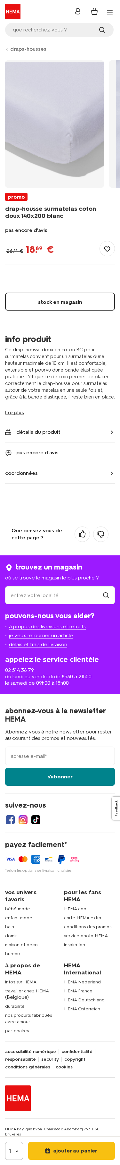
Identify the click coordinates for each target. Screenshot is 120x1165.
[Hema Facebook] (10, 819)
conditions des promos (87, 926)
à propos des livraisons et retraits (47, 626)
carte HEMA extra (82, 918)
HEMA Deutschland (84, 1000)
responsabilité (20, 1059)
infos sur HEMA (20, 982)
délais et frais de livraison (38, 644)
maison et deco (21, 944)
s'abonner (60, 777)
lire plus (14, 412)
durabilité (15, 1006)
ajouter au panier (74, 1151)
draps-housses (28, 49)
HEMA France (78, 991)
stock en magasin (60, 302)
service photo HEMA (86, 935)
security (50, 1059)
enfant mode (18, 918)
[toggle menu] (109, 12)
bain (9, 926)
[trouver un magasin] (106, 595)
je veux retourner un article (41, 635)
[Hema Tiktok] (35, 819)
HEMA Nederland (82, 982)
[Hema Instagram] (23, 819)
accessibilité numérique (30, 1051)
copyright (74, 1059)
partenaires (17, 1030)
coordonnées (21, 473)
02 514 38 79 (19, 670)
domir (11, 935)
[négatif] (100, 534)
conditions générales (27, 1067)
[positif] (82, 534)
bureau (12, 953)
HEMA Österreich (82, 1009)
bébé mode (17, 909)
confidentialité (76, 1051)
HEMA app (75, 909)
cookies (64, 1067)
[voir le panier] (94, 11)
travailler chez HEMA (27, 991)
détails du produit (38, 432)
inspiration (74, 944)
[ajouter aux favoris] (107, 248)
